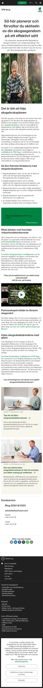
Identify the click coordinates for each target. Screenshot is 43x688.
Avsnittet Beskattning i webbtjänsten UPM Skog (20, 356)
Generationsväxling (8, 595)
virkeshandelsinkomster (11, 242)
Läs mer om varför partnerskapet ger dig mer (20, 328)
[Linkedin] (15, 542)
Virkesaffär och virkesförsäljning (13, 587)
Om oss (7, 576)
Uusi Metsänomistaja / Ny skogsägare (15, 619)
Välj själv (21, 680)
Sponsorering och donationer (12, 629)
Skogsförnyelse (7, 589)
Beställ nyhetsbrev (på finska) (12, 610)
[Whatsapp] (27, 542)
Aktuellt (4, 604)
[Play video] (21, 294)
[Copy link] (11, 542)
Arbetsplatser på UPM (9, 627)
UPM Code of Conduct (9, 631)
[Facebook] (19, 542)
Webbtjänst (8, 569)
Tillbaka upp (9, 559)
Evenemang (6, 606)
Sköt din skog (9, 566)
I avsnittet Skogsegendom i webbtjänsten (17, 254)
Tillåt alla (21, 666)
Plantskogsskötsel (8, 591)
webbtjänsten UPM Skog (11, 152)
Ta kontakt (8, 579)
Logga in (22, 3)
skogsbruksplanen (12, 125)
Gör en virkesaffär (10, 563)
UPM (3, 625)
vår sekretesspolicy (23, 660)
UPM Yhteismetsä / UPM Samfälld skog (15, 621)
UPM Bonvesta (7, 623)
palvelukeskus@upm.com (16, 510)
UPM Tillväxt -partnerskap (13, 571)
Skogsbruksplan (7, 593)
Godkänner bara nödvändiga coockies (21, 673)
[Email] (31, 542)
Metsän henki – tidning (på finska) (13, 608)
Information (8, 574)
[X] (23, 542)
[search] (36, 3)
